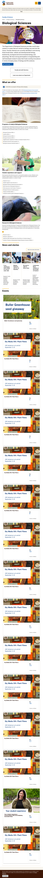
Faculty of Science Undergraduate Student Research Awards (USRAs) (17, 240)
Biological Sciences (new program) (10, 141)
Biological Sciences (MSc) (8, 136)
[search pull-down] (36, 3)
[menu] (39, 3)
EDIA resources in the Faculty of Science (11, 188)
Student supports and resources (10, 182)
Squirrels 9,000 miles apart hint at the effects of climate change (16, 238)
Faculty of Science (7, 17)
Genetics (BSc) (6, 134)
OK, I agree (5, 875)
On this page (7, 64)
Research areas (6, 234)
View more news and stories (33, 249)
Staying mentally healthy (8, 191)
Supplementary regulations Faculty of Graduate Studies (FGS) (16, 139)
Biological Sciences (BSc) (8, 132)
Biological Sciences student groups (10, 189)
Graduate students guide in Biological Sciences (13, 193)
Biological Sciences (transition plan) (10, 143)
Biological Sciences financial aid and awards (12, 184)
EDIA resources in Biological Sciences (11, 186)
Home (3, 19)
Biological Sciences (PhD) (8, 137)
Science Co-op (6, 180)
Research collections (7, 236)
